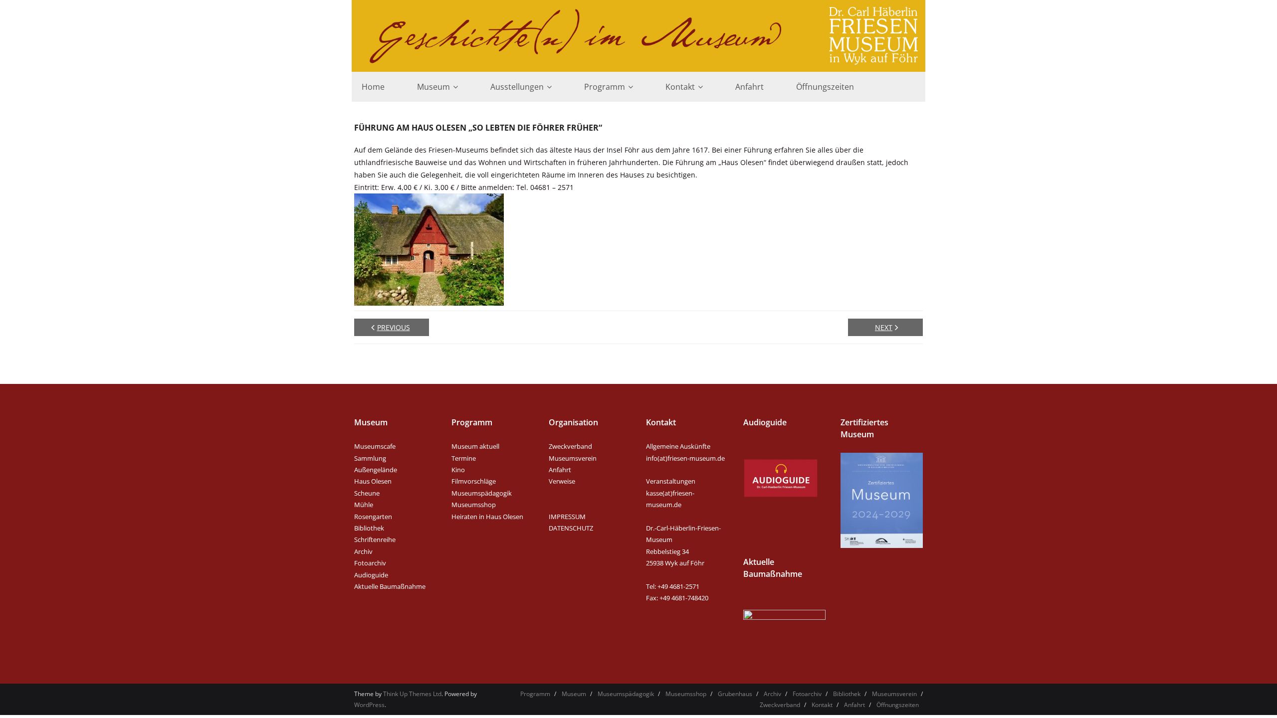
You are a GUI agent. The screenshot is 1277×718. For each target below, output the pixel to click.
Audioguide (371, 574)
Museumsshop (473, 504)
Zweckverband (570, 446)
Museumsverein (573, 458)
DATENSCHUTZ (571, 528)
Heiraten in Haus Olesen (487, 516)
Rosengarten (373, 516)
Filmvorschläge (473, 481)
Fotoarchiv (370, 562)
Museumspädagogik (481, 493)
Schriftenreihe (375, 539)
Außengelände (375, 469)
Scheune (367, 493)
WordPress (369, 705)
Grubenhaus (735, 694)
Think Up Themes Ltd (412, 694)
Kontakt (822, 705)
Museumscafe (375, 446)
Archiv (363, 551)
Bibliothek (369, 528)
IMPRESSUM (567, 516)
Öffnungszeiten (897, 705)
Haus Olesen (373, 481)
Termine (463, 458)
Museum (574, 694)
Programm (535, 694)
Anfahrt (560, 469)
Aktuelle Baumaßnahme (390, 586)
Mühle (363, 504)
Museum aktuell (475, 446)
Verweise (562, 481)
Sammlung (370, 458)
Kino (458, 469)
